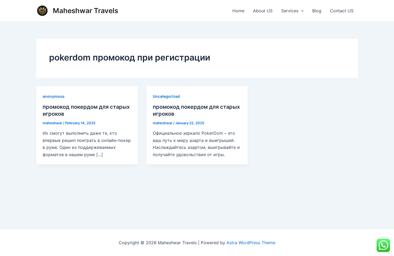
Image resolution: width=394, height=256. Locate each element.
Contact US (342, 10)
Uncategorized (166, 96)
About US (263, 10)
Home (238, 10)
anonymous (54, 96)
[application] (301, 10)
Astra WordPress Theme (250, 242)
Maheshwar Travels (85, 10)
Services (289, 10)
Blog (316, 10)
